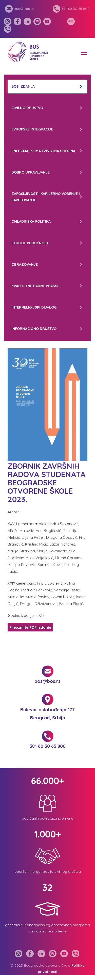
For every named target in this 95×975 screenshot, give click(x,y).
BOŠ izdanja (23, 86)
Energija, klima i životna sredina (43, 151)
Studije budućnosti (30, 243)
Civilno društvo (27, 108)
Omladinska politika (31, 221)
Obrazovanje (24, 264)
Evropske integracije (32, 129)
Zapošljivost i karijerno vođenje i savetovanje (45, 196)
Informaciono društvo (33, 328)
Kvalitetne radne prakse (35, 286)
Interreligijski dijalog (33, 307)
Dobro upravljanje (30, 172)
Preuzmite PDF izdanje (30, 627)
